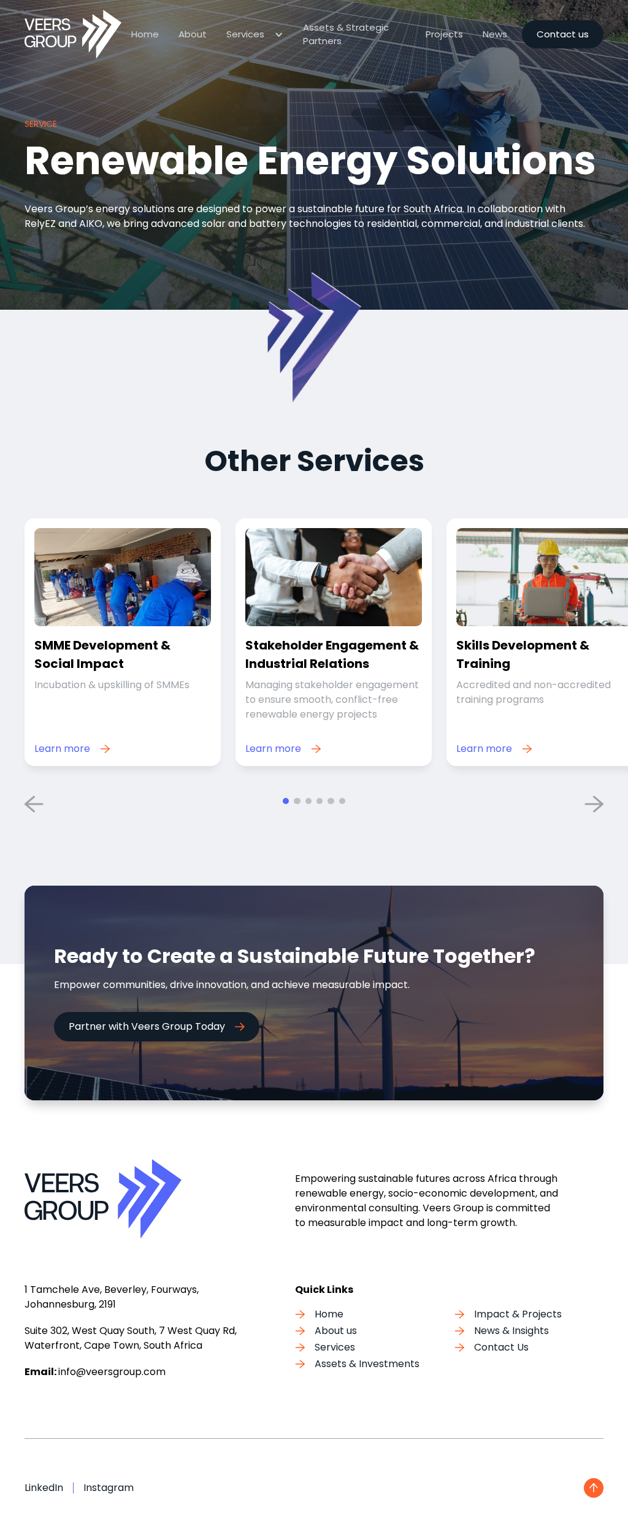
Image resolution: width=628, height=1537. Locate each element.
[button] (254, 35)
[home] (73, 34)
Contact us (563, 34)
